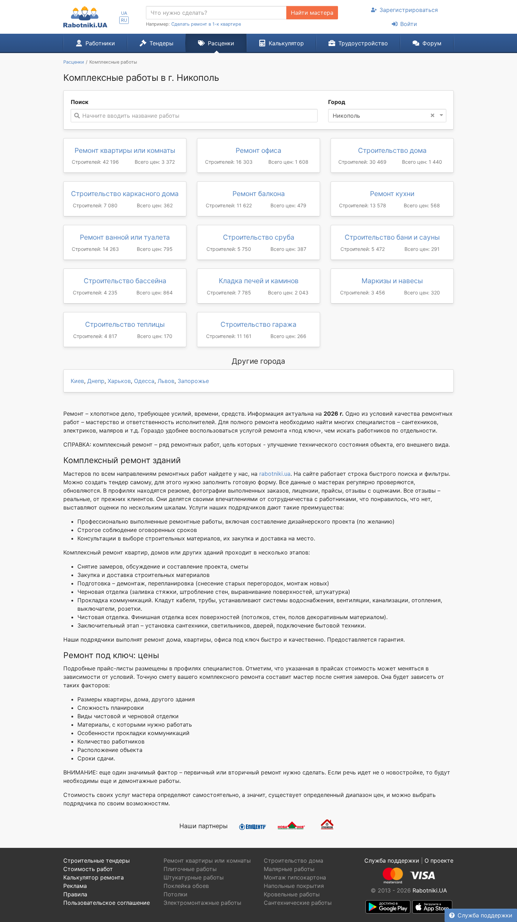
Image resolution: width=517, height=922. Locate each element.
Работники (100, 43)
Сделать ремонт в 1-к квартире (206, 24)
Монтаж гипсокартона (295, 877)
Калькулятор (286, 43)
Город (336, 101)
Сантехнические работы (298, 902)
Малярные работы (289, 868)
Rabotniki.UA (430, 890)
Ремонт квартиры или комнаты (125, 150)
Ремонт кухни (392, 193)
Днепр (95, 380)
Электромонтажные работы (202, 902)
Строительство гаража (258, 324)
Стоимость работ (88, 868)
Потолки (175, 894)
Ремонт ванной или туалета (125, 237)
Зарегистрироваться (408, 9)
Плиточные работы (190, 868)
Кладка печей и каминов (259, 281)
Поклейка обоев (186, 885)
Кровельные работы (292, 894)
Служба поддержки (485, 915)
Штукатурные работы (194, 877)
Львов (166, 380)
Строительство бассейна (125, 281)
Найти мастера (312, 12)
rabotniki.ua (275, 473)
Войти (408, 23)
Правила (75, 894)
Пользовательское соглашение (106, 902)
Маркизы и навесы (392, 281)
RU (124, 20)
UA (124, 13)
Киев (77, 380)
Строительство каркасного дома (125, 193)
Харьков (119, 380)
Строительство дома (392, 150)
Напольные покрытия (294, 885)
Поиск (79, 101)
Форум (431, 43)
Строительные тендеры (96, 860)
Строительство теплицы (125, 324)
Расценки (221, 43)
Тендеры (161, 43)
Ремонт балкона (258, 193)
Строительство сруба (258, 237)
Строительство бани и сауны (392, 237)
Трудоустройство (363, 43)
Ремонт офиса (258, 150)
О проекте (439, 860)
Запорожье (193, 380)
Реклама (75, 885)
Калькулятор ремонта (93, 877)
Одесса (144, 380)
